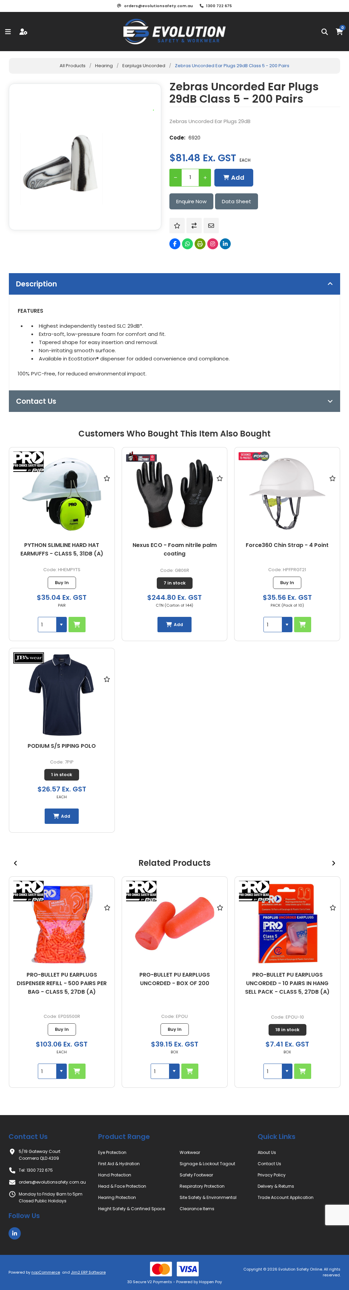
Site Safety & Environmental (208, 1197)
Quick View (107, 488)
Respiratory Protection (202, 1186)
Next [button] (333, 863)
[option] (61, 982)
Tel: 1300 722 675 (36, 1170)
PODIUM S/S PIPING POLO (62, 746)
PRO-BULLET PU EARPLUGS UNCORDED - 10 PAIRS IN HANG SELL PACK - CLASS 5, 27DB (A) (174, 983)
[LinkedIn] (225, 243)
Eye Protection (112, 1152)
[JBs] (28, 659)
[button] (61, 624)
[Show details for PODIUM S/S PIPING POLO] (62, 695)
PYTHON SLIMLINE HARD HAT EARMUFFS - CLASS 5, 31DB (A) (61, 549)
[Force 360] (254, 457)
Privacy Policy (272, 1175)
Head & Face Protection (122, 1186)
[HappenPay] (174, 1269)
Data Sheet (236, 201)
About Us (267, 1152)
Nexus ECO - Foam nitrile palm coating (175, 549)
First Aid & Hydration (119, 1164)
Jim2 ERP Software (88, 1272)
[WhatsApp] (187, 243)
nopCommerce (45, 1272)
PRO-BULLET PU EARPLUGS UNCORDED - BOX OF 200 (62, 979)
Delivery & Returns (276, 1186)
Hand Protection (114, 1175)
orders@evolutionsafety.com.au (52, 1182)
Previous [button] (15, 863)
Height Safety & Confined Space (131, 1209)
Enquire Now (191, 201)
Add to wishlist (177, 225)
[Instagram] (212, 243)
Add (237, 177)
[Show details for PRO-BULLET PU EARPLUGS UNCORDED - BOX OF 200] (62, 923)
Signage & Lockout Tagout (207, 1164)
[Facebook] (174, 243)
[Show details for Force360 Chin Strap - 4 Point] (287, 494)
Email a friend (211, 225)
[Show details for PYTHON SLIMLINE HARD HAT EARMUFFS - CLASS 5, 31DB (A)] (62, 494)
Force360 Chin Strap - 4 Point (287, 545)
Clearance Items (197, 1209)
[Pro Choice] (28, 462)
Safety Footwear (196, 1175)
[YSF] (141, 457)
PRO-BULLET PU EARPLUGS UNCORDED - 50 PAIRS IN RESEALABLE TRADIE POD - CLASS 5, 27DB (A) (287, 987)
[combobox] (47, 624)
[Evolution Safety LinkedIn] (15, 1233)
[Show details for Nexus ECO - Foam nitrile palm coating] (175, 494)
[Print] (200, 243)
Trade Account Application (286, 1197)
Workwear (190, 1152)
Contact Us (269, 1164)
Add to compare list (194, 225)
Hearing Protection (117, 1197)
